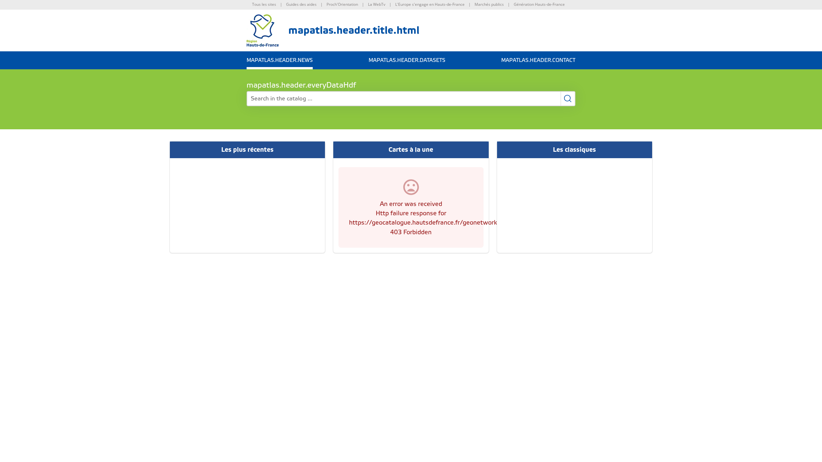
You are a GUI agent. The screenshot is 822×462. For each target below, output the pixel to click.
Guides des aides (301, 4)
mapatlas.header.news (280, 60)
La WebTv (376, 4)
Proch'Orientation (342, 4)
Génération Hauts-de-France (539, 4)
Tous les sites (264, 4)
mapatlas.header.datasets (407, 60)
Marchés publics (489, 4)
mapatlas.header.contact (538, 60)
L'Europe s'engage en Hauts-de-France (430, 4)
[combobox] (411, 98)
